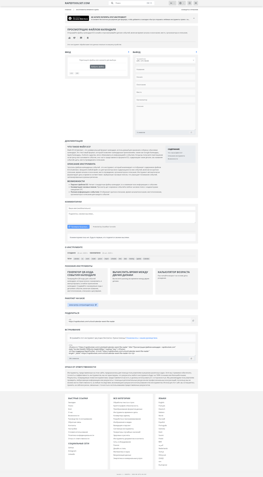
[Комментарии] (81, 38)
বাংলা (160, 461)
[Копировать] (191, 132)
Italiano (161, 412)
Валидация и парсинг (122, 425)
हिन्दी (160, 442)
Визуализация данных (122, 455)
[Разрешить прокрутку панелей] (128, 52)
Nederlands (163, 448)
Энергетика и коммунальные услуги (127, 458)
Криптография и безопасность (125, 406)
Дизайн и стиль (119, 448)
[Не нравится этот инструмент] (74, 38)
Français (162, 406)
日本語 (161, 458)
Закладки (72, 402)
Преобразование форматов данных (127, 409)
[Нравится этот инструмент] (69, 38)
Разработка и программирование (127, 419)
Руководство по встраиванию (80, 419)
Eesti (160, 432)
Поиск (70, 406)
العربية (161, 445)
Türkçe (161, 452)
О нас (70, 412)
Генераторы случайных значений (126, 432)
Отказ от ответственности (78, 438)
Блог (70, 409)
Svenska (162, 429)
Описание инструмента (176, 156)
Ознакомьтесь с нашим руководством (141, 338)
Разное (116, 445)
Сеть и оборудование (122, 442)
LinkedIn (71, 454)
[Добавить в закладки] (88, 38)
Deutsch (162, 409)
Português (163, 425)
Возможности (173, 159)
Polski (161, 438)
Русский (162, 419)
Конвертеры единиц (121, 415)
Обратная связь (74, 422)
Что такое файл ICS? (175, 153)
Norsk (161, 415)
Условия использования (78, 432)
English (161, 402)
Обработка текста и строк (123, 402)
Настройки (72, 429)
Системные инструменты (123, 429)
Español (162, 422)
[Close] (194, 18)
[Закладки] (189, 3)
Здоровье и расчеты (121, 435)
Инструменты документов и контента (128, 438)
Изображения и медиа (122, 422)
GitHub (71, 448)
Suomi (161, 435)
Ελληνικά (162, 455)
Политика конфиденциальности (81, 435)
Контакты (72, 425)
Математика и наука (121, 452)
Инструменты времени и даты (125, 412)
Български (163, 465)
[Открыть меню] (196, 3)
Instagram (72, 451)
